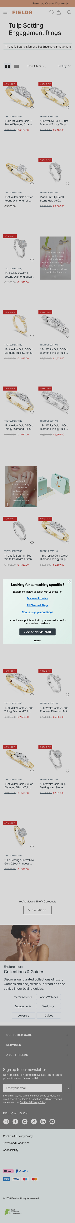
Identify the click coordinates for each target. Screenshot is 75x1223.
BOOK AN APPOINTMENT (37, 632)
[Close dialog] (69, 581)
